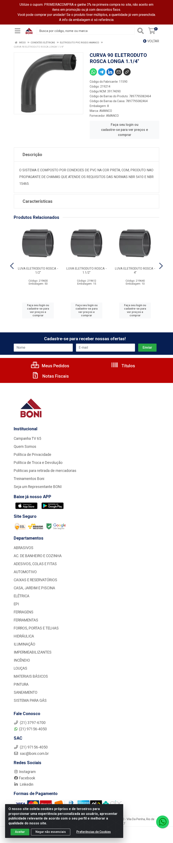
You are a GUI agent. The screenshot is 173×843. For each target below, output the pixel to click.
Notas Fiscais (55, 376)
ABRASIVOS (23, 548)
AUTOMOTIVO (25, 572)
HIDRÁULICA (24, 636)
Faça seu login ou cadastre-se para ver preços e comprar (124, 130)
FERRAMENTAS (26, 620)
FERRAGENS (23, 612)
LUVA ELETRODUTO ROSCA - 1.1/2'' (86, 270)
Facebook (27, 778)
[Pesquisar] (140, 31)
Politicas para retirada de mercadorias (45, 471)
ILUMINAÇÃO (24, 644)
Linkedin (26, 784)
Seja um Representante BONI (38, 487)
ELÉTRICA (21, 596)
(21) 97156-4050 (33, 729)
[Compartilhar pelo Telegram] (101, 71)
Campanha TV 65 (27, 438)
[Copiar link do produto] (127, 71)
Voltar (152, 41)
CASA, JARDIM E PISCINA (34, 588)
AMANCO (105, 110)
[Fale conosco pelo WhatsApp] (162, 822)
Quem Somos (25, 446)
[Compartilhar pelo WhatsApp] (93, 71)
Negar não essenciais (50, 831)
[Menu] (17, 31)
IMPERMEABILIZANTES (32, 652)
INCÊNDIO (22, 660)
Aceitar (20, 831)
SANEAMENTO (25, 692)
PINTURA (21, 684)
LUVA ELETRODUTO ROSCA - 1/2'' (38, 270)
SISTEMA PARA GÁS (30, 700)
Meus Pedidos (55, 365)
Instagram (27, 772)
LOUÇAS (20, 668)
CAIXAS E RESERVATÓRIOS (35, 580)
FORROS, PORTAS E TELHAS (36, 628)
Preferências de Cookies (93, 831)
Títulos (127, 365)
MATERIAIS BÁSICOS (31, 676)
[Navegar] (11, 266)
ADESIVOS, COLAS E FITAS (35, 564)
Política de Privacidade (32, 454)
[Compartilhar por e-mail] (118, 71)
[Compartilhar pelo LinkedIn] (110, 71)
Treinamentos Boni (29, 479)
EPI (16, 604)
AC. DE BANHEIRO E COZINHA (38, 556)
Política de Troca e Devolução (38, 463)
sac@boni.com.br (34, 753)
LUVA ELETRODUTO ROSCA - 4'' (135, 270)
